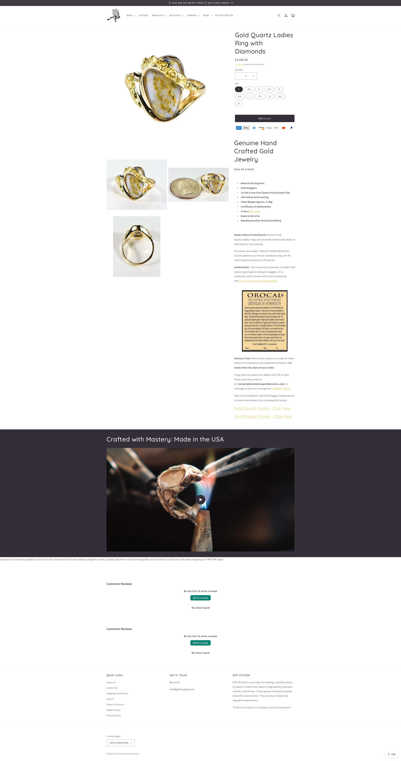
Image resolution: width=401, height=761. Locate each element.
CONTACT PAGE (281, 388)
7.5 (260, 96)
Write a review (200, 597)
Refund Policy (114, 710)
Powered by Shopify (132, 754)
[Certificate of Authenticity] (264, 351)
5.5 (269, 89)
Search (110, 698)
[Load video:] (200, 499)
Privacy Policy (114, 715)
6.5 (239, 96)
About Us (111, 682)
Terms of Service (115, 704)
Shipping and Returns (117, 693)
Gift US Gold (118, 754)
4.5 (249, 89)
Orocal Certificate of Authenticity (258, 281)
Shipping (239, 64)
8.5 (280, 96)
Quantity (239, 69)
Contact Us (112, 687)
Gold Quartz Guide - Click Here (262, 408)
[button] (131, 15)
